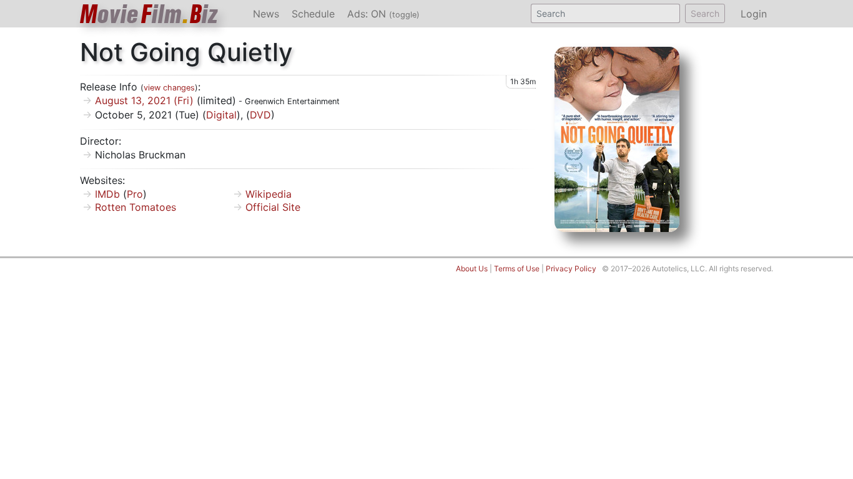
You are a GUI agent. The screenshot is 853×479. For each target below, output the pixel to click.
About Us (472, 268)
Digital (221, 115)
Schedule (313, 13)
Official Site (272, 207)
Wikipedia (268, 194)
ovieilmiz (149, 14)
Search (705, 13)
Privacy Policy (571, 268)
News (266, 13)
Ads (383, 13)
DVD (260, 115)
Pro (135, 194)
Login (754, 13)
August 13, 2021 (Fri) (144, 100)
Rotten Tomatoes (135, 207)
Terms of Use (517, 268)
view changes (169, 87)
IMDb (107, 194)
